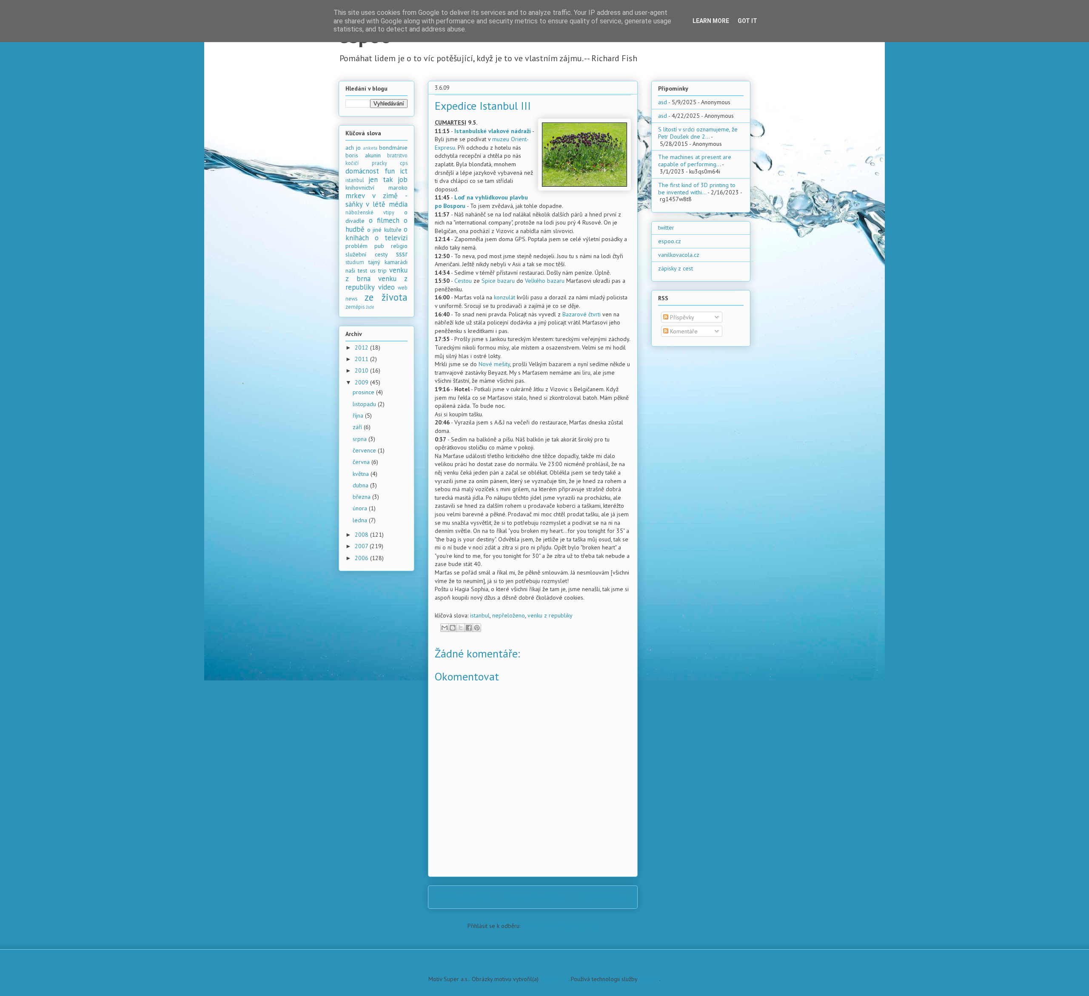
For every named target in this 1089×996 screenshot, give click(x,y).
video (386, 287)
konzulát (504, 297)
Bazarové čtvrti (581, 314)
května (362, 474)
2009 (362, 382)
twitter (666, 227)
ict (404, 171)
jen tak (380, 179)
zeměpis (355, 306)
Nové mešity (494, 364)
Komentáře (683, 331)
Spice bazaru (498, 281)
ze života (386, 297)
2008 (362, 534)
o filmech (384, 220)
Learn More (711, 20)
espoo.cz (669, 241)
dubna (361, 485)
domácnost (362, 171)
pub (379, 246)
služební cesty (366, 254)
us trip (378, 270)
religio (399, 246)
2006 (362, 558)
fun (390, 171)
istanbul (480, 615)
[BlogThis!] (452, 627)
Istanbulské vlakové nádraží (492, 131)
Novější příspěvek (462, 897)
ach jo (353, 147)
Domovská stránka (535, 897)
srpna (360, 439)
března (362, 497)
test (362, 270)
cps (404, 162)
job (403, 179)
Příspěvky (681, 317)
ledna (361, 520)
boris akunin (363, 155)
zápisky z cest (675, 268)
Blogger (649, 979)
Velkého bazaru (544, 281)
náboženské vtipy (369, 212)
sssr (402, 254)
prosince (364, 392)
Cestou (463, 281)
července (365, 450)
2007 (362, 546)
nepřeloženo (508, 615)
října (359, 415)
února (361, 508)
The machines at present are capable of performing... (694, 160)
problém (356, 246)
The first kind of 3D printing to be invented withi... (697, 188)
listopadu (365, 404)
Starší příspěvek (605, 897)
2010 (362, 370)
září (358, 427)
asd (662, 102)
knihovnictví (359, 187)
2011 (362, 359)
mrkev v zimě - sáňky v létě (376, 200)
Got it (747, 20)
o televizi (391, 237)
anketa (370, 148)
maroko (398, 187)
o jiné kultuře (384, 229)
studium (354, 262)
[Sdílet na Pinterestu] (477, 627)
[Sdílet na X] (460, 627)
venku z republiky (550, 615)
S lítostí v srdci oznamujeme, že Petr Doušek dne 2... (698, 132)
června (362, 462)
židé (370, 307)
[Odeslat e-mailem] (444, 627)
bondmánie (393, 147)
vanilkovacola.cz (678, 255)
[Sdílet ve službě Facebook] (469, 627)
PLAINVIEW (554, 979)
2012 (362, 347)
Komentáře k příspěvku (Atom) (560, 926)
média (398, 204)
